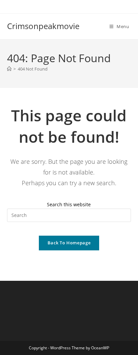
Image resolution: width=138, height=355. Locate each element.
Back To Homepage (69, 243)
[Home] (9, 69)
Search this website (69, 204)
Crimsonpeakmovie (43, 25)
